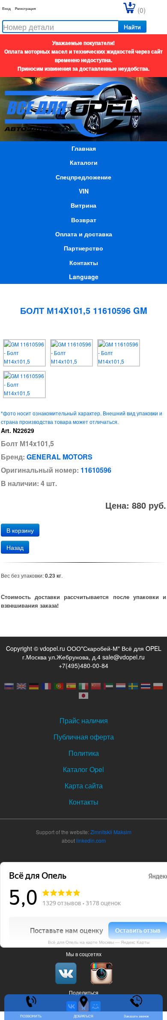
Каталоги (84, 162)
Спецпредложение (83, 177)
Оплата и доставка (83, 234)
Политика (84, 753)
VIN (84, 191)
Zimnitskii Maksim (110, 831)
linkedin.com (91, 840)
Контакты (83, 262)
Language (83, 276)
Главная (84, 148)
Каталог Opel (83, 769)
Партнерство (83, 248)
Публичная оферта (84, 737)
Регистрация (25, 8)
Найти (132, 26)
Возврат (83, 219)
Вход (6, 8)
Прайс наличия (84, 720)
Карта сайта (84, 785)
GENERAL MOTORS (59, 457)
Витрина (83, 205)
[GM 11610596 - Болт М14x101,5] (24, 351)
